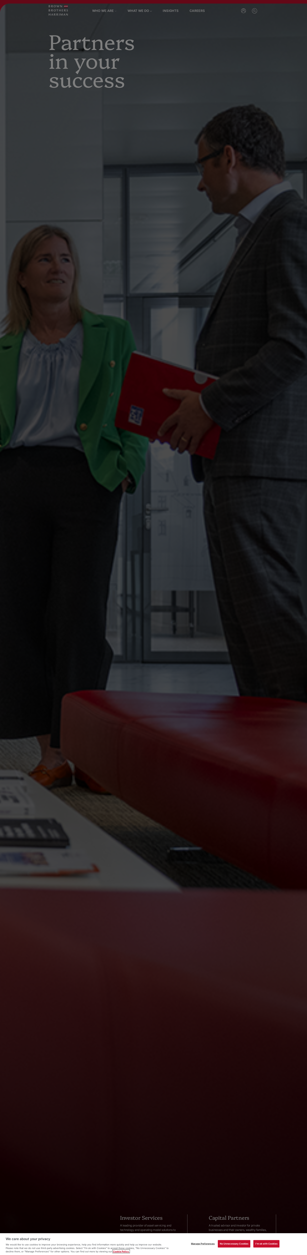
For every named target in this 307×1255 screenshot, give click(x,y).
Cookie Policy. (121, 1251)
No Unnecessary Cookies (234, 1243)
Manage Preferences (203, 1243)
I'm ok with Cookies (266, 1243)
